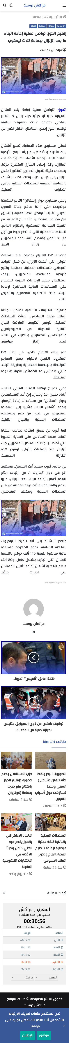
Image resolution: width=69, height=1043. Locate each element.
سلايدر (51, 26)
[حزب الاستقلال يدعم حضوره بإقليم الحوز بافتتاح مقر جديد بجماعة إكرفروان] (16, 760)
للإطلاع (27, 1035)
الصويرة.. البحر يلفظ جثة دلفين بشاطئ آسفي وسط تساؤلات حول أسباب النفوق (50, 786)
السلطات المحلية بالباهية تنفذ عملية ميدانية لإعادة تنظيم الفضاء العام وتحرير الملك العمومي (50, 848)
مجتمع (33, 26)
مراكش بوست (51, 50)
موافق (44, 1035)
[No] (64, 1026)
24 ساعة (39, 17)
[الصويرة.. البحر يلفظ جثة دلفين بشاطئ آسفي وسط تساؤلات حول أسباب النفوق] (50, 760)
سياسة (42, 26)
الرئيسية (56, 17)
